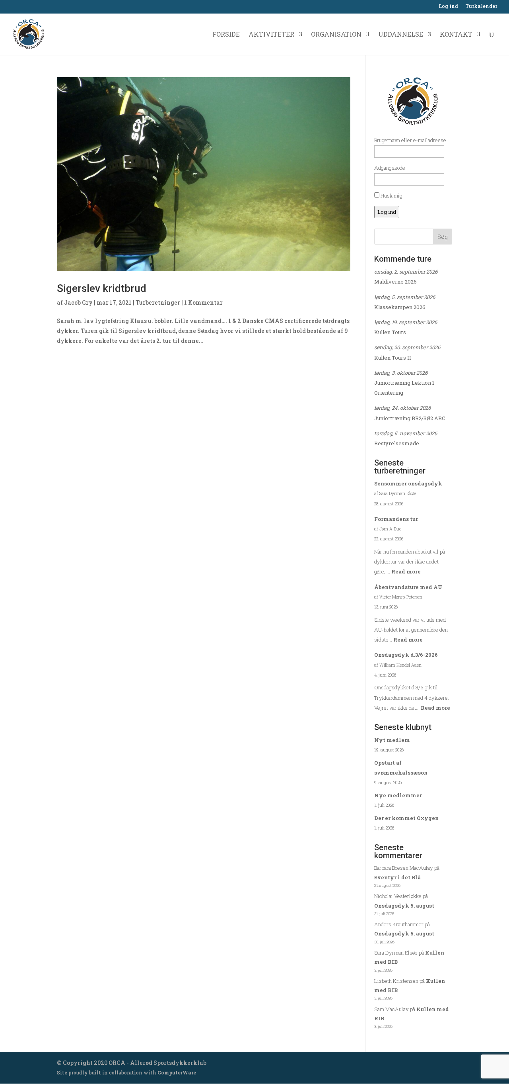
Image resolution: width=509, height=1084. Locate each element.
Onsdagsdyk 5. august (404, 905)
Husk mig (390, 195)
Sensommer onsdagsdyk (408, 483)
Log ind (448, 6)
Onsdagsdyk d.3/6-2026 (406, 654)
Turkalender (481, 6)
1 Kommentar (203, 302)
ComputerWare (176, 1072)
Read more (406, 571)
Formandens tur (396, 518)
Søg (442, 237)
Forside (226, 34)
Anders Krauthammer (399, 924)
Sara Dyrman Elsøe (396, 952)
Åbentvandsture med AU (408, 587)
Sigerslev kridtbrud (101, 288)
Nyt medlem (392, 740)
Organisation (336, 34)
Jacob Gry (78, 302)
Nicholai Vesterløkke (398, 896)
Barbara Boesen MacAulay (403, 867)
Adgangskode (389, 167)
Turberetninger (158, 302)
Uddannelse (400, 34)
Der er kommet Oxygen (406, 818)
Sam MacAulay (391, 1009)
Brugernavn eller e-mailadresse (410, 140)
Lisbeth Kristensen (396, 980)
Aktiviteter (271, 34)
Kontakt (456, 34)
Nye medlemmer (398, 795)
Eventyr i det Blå (397, 877)
